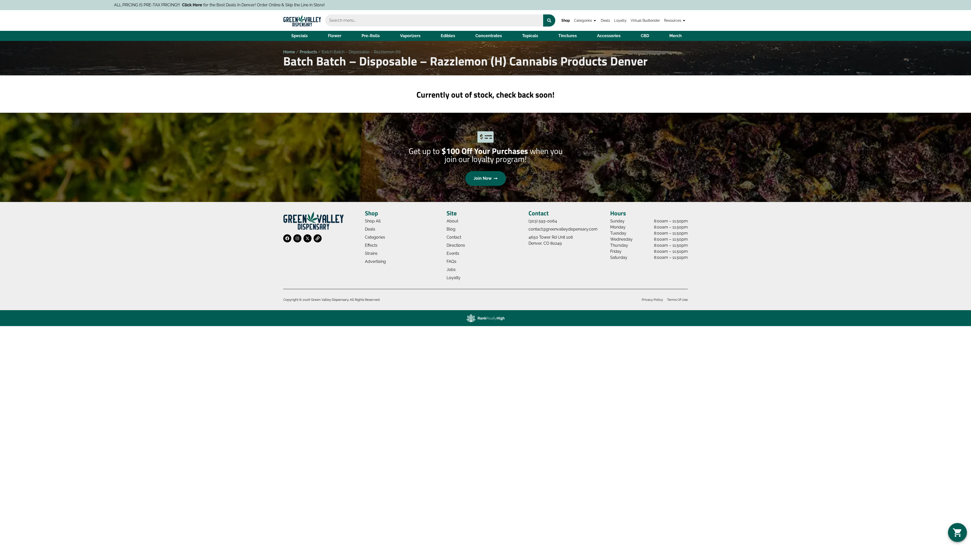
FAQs (451, 261)
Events (453, 253)
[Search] (549, 20)
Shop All (373, 221)
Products (308, 52)
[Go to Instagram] (297, 238)
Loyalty (620, 20)
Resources (672, 20)
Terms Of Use (677, 300)
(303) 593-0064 (542, 221)
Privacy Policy (652, 300)
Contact (454, 237)
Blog (451, 229)
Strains (371, 253)
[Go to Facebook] (287, 238)
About (452, 221)
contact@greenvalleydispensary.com (563, 229)
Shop (565, 20)
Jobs (451, 269)
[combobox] (434, 20)
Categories (583, 20)
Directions (456, 245)
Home (289, 52)
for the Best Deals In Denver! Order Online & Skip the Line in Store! (147, 5)
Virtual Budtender (645, 20)
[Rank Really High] (485, 318)
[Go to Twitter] (307, 238)
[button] (957, 532)
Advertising (375, 261)
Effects (371, 245)
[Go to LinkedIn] (318, 238)
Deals (605, 20)
